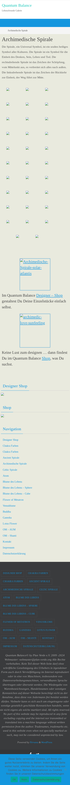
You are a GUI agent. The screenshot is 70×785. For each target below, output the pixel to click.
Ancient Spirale (11, 457)
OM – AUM (9, 529)
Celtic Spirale (10, 469)
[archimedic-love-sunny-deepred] (35, 212)
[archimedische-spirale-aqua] (15, 95)
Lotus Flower (10, 523)
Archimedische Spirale (15, 463)
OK (14, 779)
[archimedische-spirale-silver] (35, 139)
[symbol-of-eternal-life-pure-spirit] (54, 154)
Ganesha (7, 517)
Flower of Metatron (13, 499)
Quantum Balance (17, 5)
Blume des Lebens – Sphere (17, 487)
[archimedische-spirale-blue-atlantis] (54, 95)
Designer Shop (10, 439)
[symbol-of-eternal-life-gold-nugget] (15, 183)
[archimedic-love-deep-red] (35, 198)
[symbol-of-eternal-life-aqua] (15, 168)
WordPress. (47, 742)
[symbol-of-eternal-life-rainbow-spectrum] (54, 168)
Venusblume (9, 505)
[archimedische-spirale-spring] (35, 95)
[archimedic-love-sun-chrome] (25, 242)
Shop (46, 358)
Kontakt (7, 541)
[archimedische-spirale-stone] (15, 139)
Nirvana (34, 742)
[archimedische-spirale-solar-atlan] (15, 124)
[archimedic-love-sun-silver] (44, 242)
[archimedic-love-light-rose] (54, 198)
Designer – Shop (49, 295)
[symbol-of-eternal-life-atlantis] (35, 168)
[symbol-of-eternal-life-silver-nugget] (35, 183)
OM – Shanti (9, 535)
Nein (24, 779)
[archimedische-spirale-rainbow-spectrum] (54, 110)
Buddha (7, 511)
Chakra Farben (10, 445)
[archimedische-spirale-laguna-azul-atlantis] (15, 110)
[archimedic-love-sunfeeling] (54, 212)
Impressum (8, 547)
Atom (6, 475)
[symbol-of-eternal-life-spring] (54, 139)
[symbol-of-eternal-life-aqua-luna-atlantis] (35, 154)
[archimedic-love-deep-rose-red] (15, 198)
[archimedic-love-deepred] (15, 212)
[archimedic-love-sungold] (15, 227)
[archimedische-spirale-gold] (54, 124)
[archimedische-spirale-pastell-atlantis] (35, 110)
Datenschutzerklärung (14, 553)
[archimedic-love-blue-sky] (54, 227)
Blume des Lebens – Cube (16, 493)
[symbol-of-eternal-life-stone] (54, 183)
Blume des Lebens (12, 481)
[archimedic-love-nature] (35, 227)
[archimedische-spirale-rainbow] (35, 124)
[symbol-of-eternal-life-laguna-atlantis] (15, 154)
